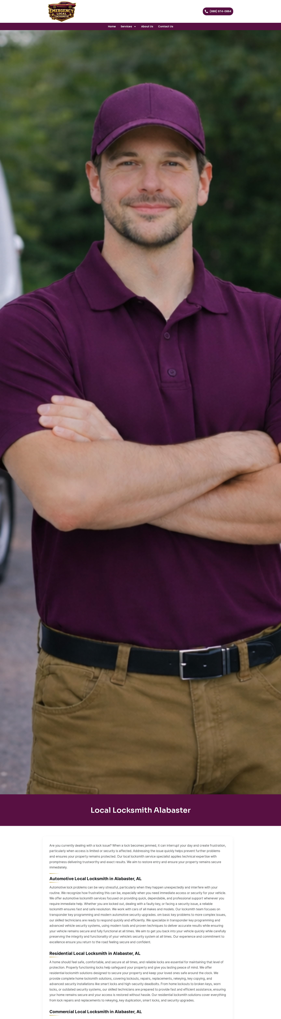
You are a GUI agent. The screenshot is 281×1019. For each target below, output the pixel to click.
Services (126, 26)
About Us (147, 26)
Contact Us (165, 26)
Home (112, 26)
